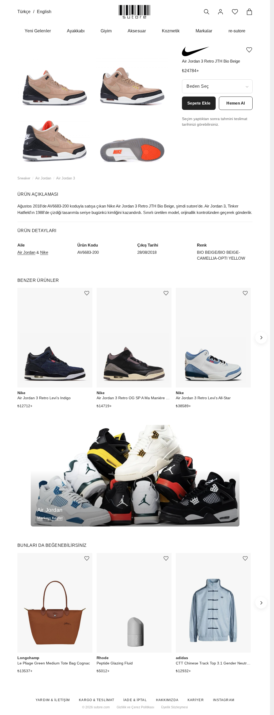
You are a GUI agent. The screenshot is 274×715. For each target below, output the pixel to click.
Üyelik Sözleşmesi (174, 707)
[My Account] (220, 12)
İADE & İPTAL (135, 700)
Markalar (204, 31)
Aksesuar (137, 31)
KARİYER (196, 700)
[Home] (134, 11)
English (44, 11)
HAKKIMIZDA (167, 700)
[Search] (206, 12)
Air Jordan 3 (65, 178)
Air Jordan (43, 178)
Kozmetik (171, 31)
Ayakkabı (76, 31)
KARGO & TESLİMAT (96, 700)
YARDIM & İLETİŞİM (53, 700)
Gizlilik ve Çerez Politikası (135, 707)
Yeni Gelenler (38, 31)
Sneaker (23, 178)
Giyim (106, 31)
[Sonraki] (261, 338)
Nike (44, 252)
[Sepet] (249, 12)
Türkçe (24, 11)
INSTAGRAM (223, 700)
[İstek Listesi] (235, 12)
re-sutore (237, 31)
